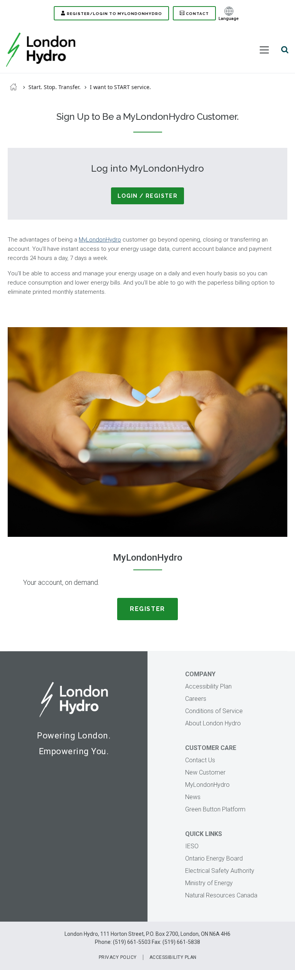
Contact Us (200, 760)
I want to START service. (120, 87)
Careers (195, 698)
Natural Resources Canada (221, 895)
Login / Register (147, 196)
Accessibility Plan (208, 686)
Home (13, 87)
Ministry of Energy (209, 883)
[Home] (40, 50)
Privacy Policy (118, 957)
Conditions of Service (214, 711)
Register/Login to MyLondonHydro (114, 14)
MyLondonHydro (100, 239)
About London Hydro (213, 723)
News (193, 797)
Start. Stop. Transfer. (54, 87)
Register (147, 608)
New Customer (205, 772)
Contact (197, 14)
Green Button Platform (215, 809)
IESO (192, 846)
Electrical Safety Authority (219, 870)
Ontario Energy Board (214, 858)
